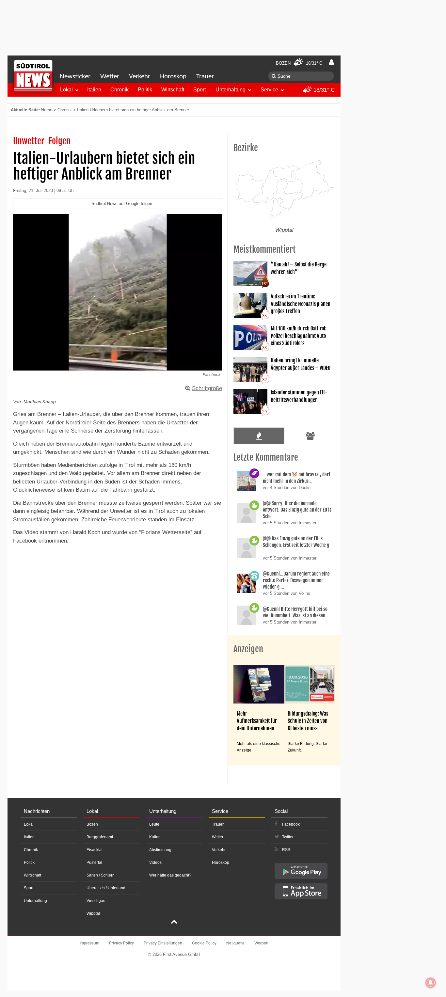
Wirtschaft (172, 89)
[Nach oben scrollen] (174, 922)
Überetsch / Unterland (106, 888)
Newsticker (75, 76)
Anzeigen (248, 649)
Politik (145, 89)
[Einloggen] (331, 62)
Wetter (109, 76)
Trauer (205, 76)
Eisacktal (95, 849)
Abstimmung (160, 849)
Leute (154, 824)
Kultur (154, 837)
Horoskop (173, 76)
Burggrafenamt (100, 837)
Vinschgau (96, 900)
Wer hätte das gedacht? (170, 875)
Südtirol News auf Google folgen (121, 203)
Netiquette (235, 942)
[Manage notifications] (430, 982)
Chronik (119, 89)
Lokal (66, 89)
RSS (286, 849)
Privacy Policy (121, 942)
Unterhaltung (230, 89)
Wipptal (93, 913)
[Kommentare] (258, 435)
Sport (199, 89)
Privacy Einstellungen (163, 942)
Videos (155, 862)
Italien (94, 89)
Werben (261, 942)
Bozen (92, 824)
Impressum (89, 942)
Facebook (291, 824)
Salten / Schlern (101, 875)
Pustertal (94, 862)
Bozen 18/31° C (299, 63)
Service (269, 89)
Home (46, 109)
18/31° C (323, 90)
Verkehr (139, 76)
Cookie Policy (204, 942)
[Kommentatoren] (310, 435)
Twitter (288, 837)
